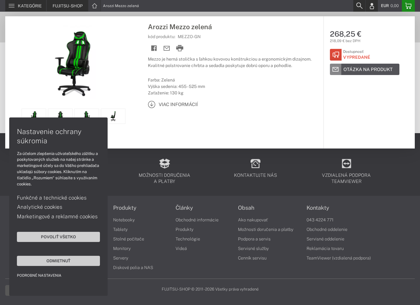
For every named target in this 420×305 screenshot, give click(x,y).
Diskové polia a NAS (133, 267)
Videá (181, 248)
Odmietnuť (58, 260)
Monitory (122, 248)
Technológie (188, 238)
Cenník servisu (252, 257)
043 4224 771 (320, 219)
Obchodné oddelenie (327, 229)
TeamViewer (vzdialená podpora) (339, 257)
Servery (120, 257)
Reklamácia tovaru (325, 248)
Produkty (125, 208)
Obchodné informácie (197, 219)
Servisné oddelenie (325, 238)
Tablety (120, 229)
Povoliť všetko (58, 236)
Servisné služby (253, 248)
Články (184, 208)
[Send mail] (167, 48)
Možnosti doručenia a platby (265, 229)
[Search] (359, 6)
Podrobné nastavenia (39, 275)
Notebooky (124, 219)
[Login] (372, 6)
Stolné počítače (128, 238)
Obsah (246, 208)
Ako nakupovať (253, 219)
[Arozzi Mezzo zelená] (73, 62)
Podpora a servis (254, 238)
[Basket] (408, 6)
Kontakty (318, 208)
